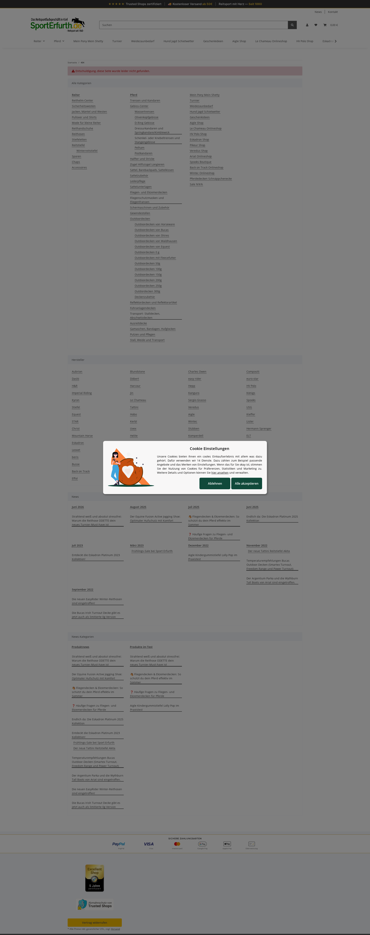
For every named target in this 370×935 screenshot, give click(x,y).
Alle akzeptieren (246, 483)
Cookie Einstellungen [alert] (209, 448)
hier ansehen (220, 472)
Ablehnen (215, 483)
